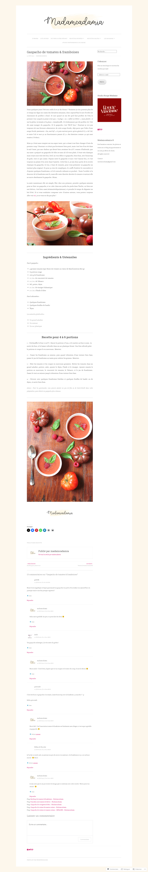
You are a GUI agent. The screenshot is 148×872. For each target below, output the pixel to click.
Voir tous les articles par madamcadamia (49, 555)
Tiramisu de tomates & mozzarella (85, 564)
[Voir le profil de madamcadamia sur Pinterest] (101, 129)
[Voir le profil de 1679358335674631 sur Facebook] (98, 129)
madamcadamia (41, 56)
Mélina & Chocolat (40, 747)
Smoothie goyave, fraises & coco (33, 564)
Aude (36, 635)
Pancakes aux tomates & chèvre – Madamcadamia (46, 802)
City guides (44, 38)
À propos (35, 38)
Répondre (30, 600)
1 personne (38, 734)
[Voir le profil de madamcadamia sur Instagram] (100, 129)
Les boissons (108, 38)
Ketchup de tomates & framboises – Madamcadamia (47, 799)
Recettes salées (93, 38)
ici (35, 195)
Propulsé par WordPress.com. (37, 860)
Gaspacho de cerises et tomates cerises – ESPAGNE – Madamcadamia (53, 810)
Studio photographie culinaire (74, 42)
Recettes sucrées (76, 38)
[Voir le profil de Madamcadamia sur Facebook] (27, 849)
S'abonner (102, 61)
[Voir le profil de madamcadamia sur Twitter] (29, 849)
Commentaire (84, 839)
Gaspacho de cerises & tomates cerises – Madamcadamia (48, 807)
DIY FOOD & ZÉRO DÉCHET (59, 38)
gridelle (36, 580)
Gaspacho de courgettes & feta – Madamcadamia (46, 805)
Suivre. (102, 82)
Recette (39, 543)
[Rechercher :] (107, 52)
